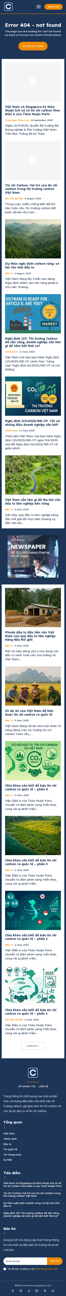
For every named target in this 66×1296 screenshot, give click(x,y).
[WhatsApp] (53, 1291)
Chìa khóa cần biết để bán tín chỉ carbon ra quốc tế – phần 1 (30, 1012)
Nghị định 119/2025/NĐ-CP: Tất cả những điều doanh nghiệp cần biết (32, 423)
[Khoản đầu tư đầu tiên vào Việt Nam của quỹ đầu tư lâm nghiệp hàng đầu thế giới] (33, 607)
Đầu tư (9, 273)
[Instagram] (21, 1291)
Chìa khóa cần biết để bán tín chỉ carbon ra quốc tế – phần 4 (30, 787)
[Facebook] (13, 1291)
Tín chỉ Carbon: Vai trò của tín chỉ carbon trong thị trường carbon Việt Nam (31, 189)
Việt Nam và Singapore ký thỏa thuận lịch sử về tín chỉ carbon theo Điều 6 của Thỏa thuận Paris (32, 110)
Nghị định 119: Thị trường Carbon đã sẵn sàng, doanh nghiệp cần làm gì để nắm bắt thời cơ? (33, 342)
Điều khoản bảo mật (46, 1268)
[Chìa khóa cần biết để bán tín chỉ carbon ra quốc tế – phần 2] (33, 910)
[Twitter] (45, 1291)
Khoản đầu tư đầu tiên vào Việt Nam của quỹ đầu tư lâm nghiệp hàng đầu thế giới (30, 636)
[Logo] (8, 7)
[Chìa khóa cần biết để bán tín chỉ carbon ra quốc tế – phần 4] (33, 760)
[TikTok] (29, 1291)
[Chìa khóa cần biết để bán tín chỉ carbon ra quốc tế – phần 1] (33, 985)
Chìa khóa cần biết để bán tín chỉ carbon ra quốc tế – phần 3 (30, 862)
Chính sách (11, 352)
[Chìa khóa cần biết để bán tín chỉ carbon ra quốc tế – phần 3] (33, 835)
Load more (31, 1046)
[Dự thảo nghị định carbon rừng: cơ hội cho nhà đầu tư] (33, 238)
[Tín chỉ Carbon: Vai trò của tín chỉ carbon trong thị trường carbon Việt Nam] (33, 160)
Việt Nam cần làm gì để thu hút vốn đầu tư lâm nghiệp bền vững (32, 501)
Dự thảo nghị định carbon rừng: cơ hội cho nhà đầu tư (32, 265)
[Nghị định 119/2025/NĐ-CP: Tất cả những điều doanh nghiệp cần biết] (33, 396)
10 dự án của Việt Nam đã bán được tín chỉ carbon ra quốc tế (29, 712)
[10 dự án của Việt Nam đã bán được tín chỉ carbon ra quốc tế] (33, 686)
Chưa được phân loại (17, 120)
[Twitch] (37, 1291)
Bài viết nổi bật (14, 198)
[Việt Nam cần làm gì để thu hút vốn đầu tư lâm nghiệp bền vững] (33, 475)
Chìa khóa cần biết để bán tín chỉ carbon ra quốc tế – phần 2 (30, 937)
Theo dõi (55, 1261)
